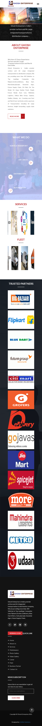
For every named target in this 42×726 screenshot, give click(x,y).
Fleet (11, 663)
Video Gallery (14, 656)
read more (14, 116)
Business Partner (15, 666)
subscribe (16, 698)
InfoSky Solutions (25, 722)
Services (12, 647)
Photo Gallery (14, 653)
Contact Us (13, 669)
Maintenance (14, 650)
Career (12, 659)
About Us (13, 643)
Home (12, 640)
